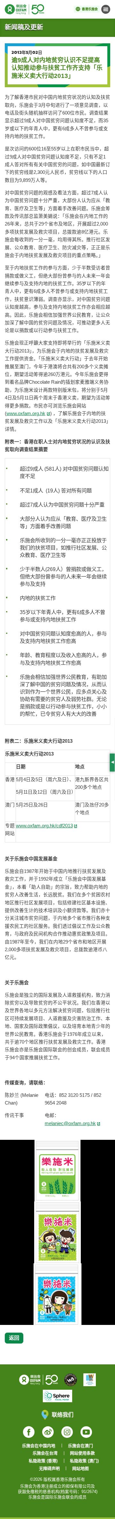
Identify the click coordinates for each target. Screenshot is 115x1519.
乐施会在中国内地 (38, 1445)
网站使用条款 (82, 1453)
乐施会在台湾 (45, 1453)
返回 (14, 1338)
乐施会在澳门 (80, 1445)
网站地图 (80, 1468)
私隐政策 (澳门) (84, 1460)
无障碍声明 (49, 1468)
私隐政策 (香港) (43, 1460)
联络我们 (62, 1414)
